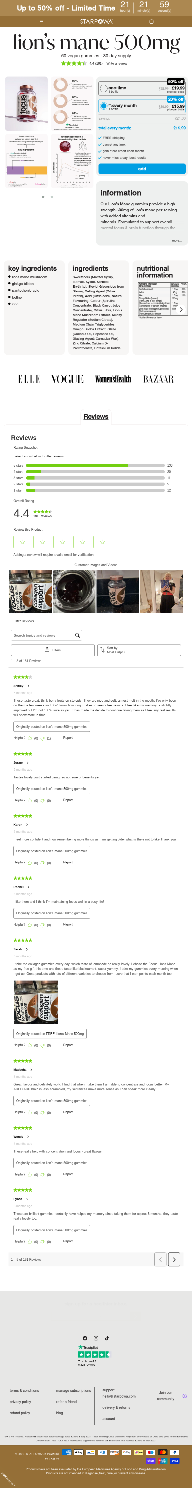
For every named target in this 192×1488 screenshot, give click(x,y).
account (108, 1419)
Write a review (116, 63)
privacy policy (20, 1402)
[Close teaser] (23, 1486)
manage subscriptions (73, 1391)
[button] (151, 21)
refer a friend (66, 1402)
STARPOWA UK (36, 1454)
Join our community (165, 1396)
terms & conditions (24, 1391)
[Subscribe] (135, 1316)
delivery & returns (116, 1407)
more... (177, 240)
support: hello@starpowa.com (119, 1393)
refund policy (20, 1413)
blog (59, 1413)
